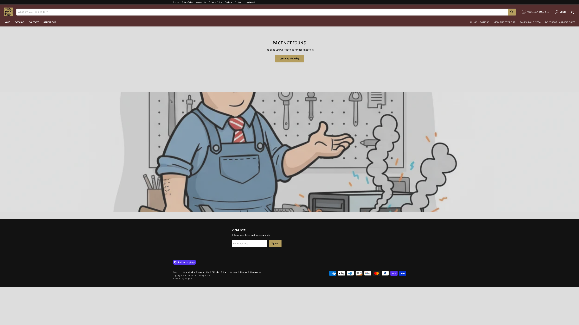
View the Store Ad (505, 22)
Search (176, 2)
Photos (238, 2)
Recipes (228, 2)
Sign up (275, 243)
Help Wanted (249, 2)
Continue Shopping (289, 58)
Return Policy (187, 2)
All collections (479, 22)
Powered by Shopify (182, 278)
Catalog (19, 22)
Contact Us (201, 2)
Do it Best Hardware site (560, 22)
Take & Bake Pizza (530, 22)
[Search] (512, 12)
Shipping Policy (215, 2)
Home (7, 22)
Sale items (49, 22)
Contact (34, 22)
